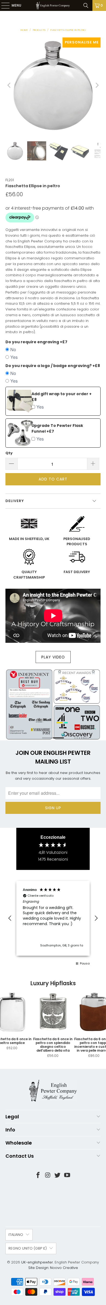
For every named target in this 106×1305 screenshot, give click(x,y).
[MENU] (2, 5)
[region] (53, 918)
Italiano (15, 1234)
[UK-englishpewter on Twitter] (58, 1176)
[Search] (86, 5)
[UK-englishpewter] (53, 5)
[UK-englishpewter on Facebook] (38, 1176)
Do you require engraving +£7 (36, 342)
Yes (14, 357)
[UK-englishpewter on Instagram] (48, 1176)
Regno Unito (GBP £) (27, 1248)
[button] (10, 918)
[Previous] (9, 85)
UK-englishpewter (37, 1262)
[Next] (96, 85)
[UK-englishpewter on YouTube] (67, 1176)
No (13, 349)
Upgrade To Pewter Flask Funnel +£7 (57, 428)
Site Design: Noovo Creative (53, 1267)
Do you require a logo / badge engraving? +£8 (52, 365)
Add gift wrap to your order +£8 (62, 396)
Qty (9, 453)
